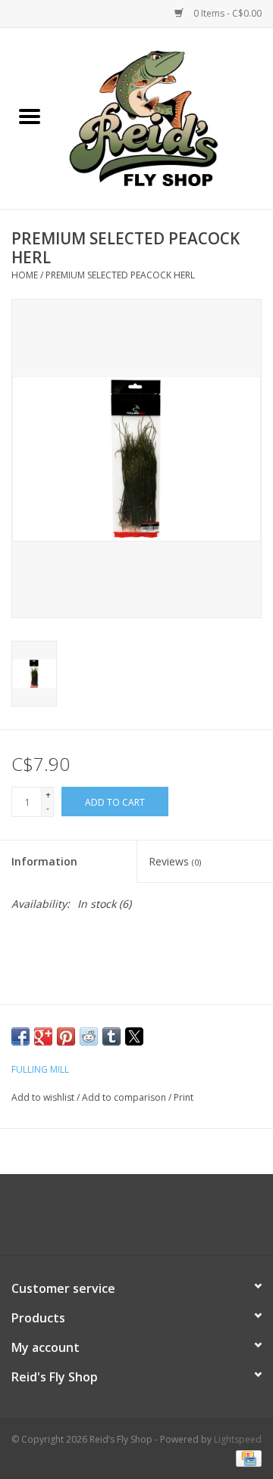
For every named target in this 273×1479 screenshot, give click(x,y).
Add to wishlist (44, 1097)
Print (183, 1097)
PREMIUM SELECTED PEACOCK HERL (120, 275)
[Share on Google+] (43, 1036)
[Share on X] (134, 1036)
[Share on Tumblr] (111, 1036)
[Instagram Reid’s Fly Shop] (164, 1220)
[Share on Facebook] (20, 1036)
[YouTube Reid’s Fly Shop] (136, 1220)
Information (44, 861)
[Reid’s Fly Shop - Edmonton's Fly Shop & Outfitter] (166, 117)
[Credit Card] (246, 1458)
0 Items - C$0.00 (226, 13)
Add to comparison (125, 1097)
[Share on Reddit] (89, 1036)
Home (24, 275)
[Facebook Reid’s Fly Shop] (109, 1220)
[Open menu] (29, 116)
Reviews (175, 861)
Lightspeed (238, 1439)
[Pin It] (66, 1036)
